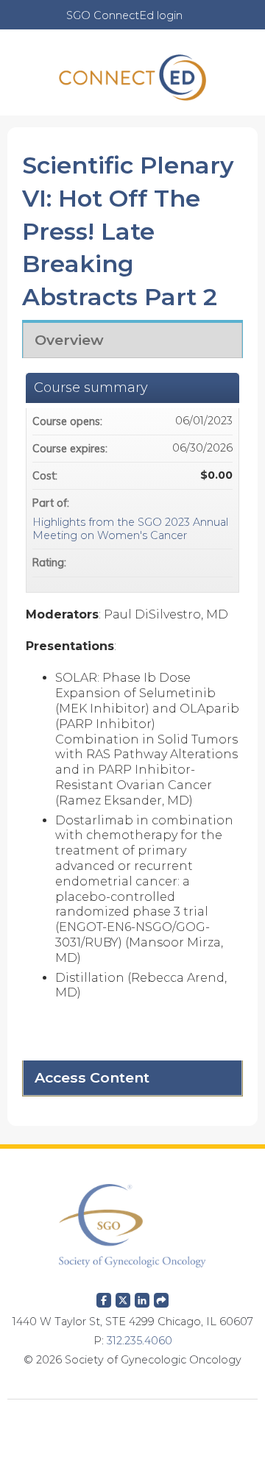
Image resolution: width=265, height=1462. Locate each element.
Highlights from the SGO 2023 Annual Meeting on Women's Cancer (130, 529)
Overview (69, 340)
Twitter (123, 1297)
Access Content (92, 1077)
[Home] (132, 72)
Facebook (103, 1297)
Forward (161, 1297)
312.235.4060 (139, 1340)
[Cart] (200, 22)
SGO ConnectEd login (124, 15)
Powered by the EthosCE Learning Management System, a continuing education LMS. (132, 1421)
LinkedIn (142, 1297)
